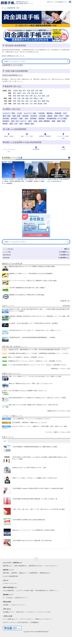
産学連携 (33, 118)
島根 (18, 101)
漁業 (21, 118)
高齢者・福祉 (29, 124)
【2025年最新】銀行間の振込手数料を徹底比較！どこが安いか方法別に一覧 (34, 499)
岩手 (24, 90)
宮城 (28, 90)
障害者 (5, 124)
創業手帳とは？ (7, 565)
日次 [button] (5, 441)
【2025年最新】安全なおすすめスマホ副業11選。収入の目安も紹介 (32, 540)
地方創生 (25, 116)
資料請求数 (6, 257)
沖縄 (45, 103)
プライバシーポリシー (26, 619)
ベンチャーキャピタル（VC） (8, 150)
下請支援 (41, 113)
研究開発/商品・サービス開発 (57, 118)
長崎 (22, 103)
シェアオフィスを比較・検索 (24, 590)
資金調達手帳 (11, 8)
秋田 (32, 90)
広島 (27, 101)
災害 (26, 118)
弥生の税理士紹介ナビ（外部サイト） (46, 590)
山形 (36, 90)
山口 (31, 101)
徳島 (35, 101)
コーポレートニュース (9, 583)
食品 (21, 124)
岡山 (22, 101)
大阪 (14, 98)
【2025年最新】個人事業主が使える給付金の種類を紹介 (28, 519)
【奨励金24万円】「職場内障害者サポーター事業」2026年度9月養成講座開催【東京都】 (34, 349)
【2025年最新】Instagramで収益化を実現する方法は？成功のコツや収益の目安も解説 (37, 488)
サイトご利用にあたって (10, 619)
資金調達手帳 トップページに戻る (12, 65)
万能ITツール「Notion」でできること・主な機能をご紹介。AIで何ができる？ (35, 478)
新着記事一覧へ (65, 301)
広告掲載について (8, 612)
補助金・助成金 (8, 136)
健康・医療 (6, 116)
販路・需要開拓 (44, 121)
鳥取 (14, 101)
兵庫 (18, 98)
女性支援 (42, 116)
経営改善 (6, 121)
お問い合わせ (20, 612)
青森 (20, 90)
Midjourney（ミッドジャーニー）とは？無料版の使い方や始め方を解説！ (34, 530)
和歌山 (36, 98)
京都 (22, 98)
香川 (39, 101)
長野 (31, 96)
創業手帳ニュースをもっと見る (61, 368)
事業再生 (50, 113)
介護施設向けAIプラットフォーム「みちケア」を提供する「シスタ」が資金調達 (31, 361)
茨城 (32, 93)
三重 (40, 98)
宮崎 (35, 103)
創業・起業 (16, 116)
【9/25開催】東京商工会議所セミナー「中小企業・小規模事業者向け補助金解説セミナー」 (35, 353)
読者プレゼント (51, 2)
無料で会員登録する (20, 565)
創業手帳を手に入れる (35, 565)
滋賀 (27, 98)
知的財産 (42, 118)
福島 (40, 90)
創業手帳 (14, 573)
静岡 (18, 96)
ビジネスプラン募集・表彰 (63, 137)
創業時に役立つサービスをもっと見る (59, 411)
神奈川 (19, 93)
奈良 (31, 98)
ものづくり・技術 (30, 113)
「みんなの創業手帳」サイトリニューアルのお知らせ (27, 418)
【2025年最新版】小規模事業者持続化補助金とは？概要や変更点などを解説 (34, 446)
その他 (19, 113)
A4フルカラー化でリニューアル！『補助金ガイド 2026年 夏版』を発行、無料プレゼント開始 (39, 426)
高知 (47, 101)
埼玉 (24, 93)
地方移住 (34, 116)
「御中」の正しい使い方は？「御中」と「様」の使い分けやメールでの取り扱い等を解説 (38, 509)
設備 (35, 121)
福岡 (14, 103)
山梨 (47, 96)
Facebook (9, 597)
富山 (35, 96)
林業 (67, 116)
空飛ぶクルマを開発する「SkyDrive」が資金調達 (22, 357)
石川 (39, 96)
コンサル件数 (7, 252)
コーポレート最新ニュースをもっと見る (58, 432)
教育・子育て (58, 116)
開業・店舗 (61, 121)
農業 (53, 121)
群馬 (40, 93)
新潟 (27, 96)
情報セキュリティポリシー (43, 619)
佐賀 (18, 103)
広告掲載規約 (34, 622)
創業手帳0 (6, 573)
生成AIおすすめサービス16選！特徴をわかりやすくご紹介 (29, 467)
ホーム (4, 8)
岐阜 (22, 96)
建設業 (50, 116)
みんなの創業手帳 (8, 590)
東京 (14, 93)
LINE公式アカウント (21, 597)
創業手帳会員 (7, 255)
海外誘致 (6, 118)
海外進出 (14, 118)
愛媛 (43, 101)
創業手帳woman (44, 573)
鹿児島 (40, 103)
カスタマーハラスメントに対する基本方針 (15, 622)
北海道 (15, 90)
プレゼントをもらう (50, 565)
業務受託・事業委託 (45, 136)
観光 (30, 121)
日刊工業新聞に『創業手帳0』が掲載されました (26, 422)
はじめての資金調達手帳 (10, 576)
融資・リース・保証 (27, 136)
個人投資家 (36, 149)
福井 (43, 96)
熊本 (27, 103)
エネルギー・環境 (9, 113)
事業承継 (58, 113)
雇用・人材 (13, 124)
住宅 (64, 113)
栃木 (36, 93)
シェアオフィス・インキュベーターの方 (38, 612)
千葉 (28, 93)
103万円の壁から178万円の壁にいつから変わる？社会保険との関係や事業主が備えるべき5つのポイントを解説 (39, 458)
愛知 (14, 96)
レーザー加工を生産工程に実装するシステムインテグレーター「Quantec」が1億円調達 (34, 365)
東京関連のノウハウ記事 (12, 158)
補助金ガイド (23, 573)
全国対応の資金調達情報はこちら (12, 75)
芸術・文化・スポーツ (18, 121)
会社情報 (5, 605)
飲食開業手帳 (33, 573)
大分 (31, 103)
